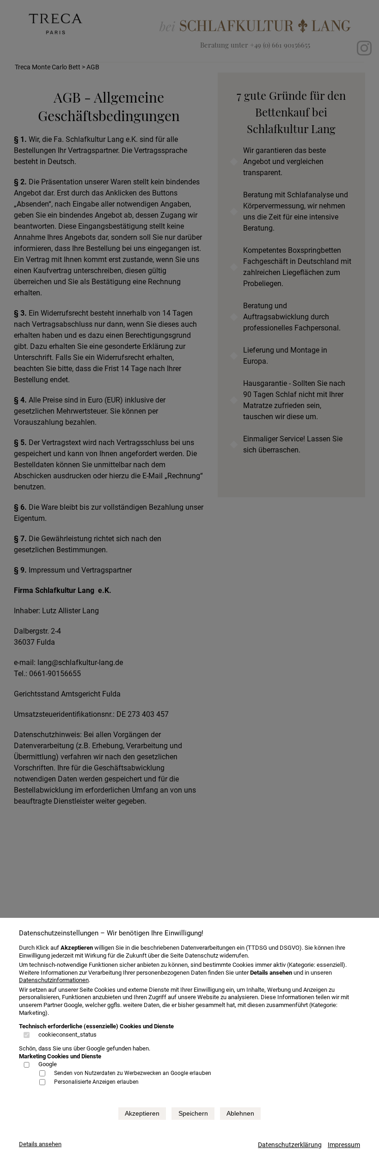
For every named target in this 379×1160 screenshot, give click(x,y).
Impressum (344, 1144)
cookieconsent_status (67, 1034)
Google (47, 1064)
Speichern (193, 1113)
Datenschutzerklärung (290, 1144)
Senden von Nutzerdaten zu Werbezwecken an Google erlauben (132, 1073)
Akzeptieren (142, 1113)
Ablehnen (240, 1113)
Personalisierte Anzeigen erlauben (96, 1082)
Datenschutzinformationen (54, 980)
